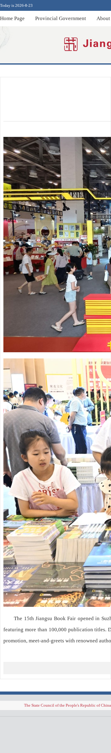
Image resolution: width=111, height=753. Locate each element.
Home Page (12, 18)
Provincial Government (60, 18)
